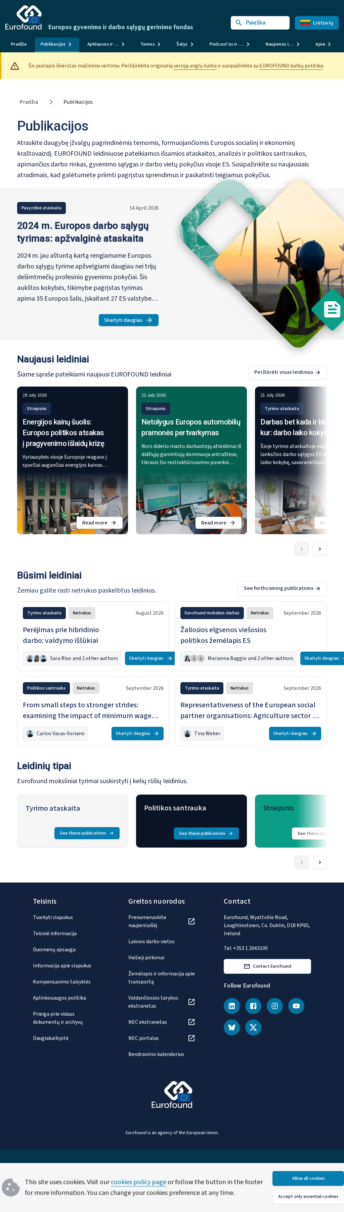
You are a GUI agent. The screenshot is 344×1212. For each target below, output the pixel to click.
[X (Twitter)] (253, 1027)
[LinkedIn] (232, 1006)
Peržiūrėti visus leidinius (283, 372)
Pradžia (19, 44)
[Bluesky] (232, 1027)
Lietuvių (323, 23)
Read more (102, 524)
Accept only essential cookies (308, 1196)
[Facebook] (253, 1006)
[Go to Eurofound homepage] (23, 17)
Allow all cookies (308, 1178)
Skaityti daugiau (131, 321)
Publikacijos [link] (78, 102)
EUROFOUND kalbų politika (291, 65)
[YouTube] (296, 1006)
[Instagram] (275, 1006)
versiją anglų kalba (195, 65)
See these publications (83, 833)
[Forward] (320, 549)
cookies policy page (138, 1182)
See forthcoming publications (278, 588)
